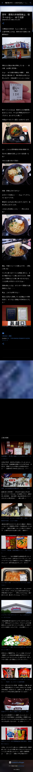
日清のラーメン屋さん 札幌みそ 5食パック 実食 (14, 711)
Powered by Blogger (17, 762)
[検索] (30, 3)
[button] (3, 23)
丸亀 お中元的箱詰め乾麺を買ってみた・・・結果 (15, 488)
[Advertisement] (16, 379)
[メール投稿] (3, 333)
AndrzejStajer (21, 765)
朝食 (10, 335)
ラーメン (5, 335)
